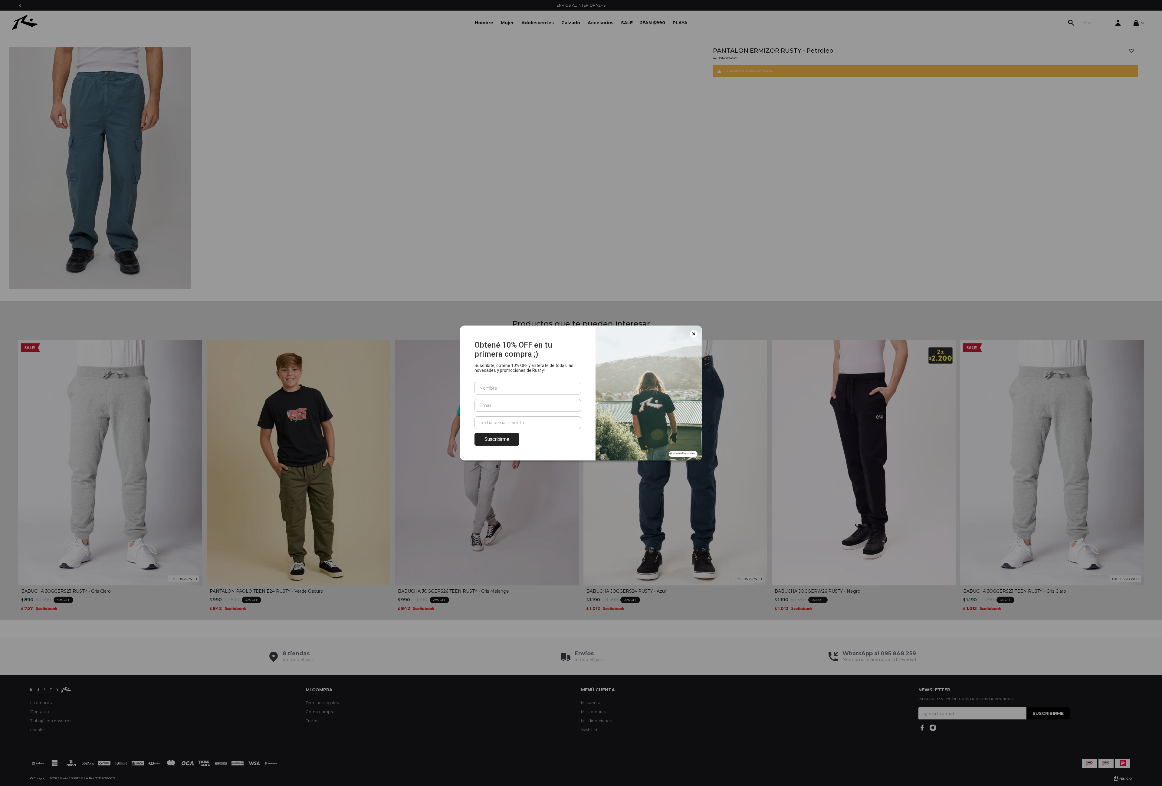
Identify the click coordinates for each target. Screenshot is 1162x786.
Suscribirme (496, 439)
